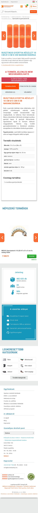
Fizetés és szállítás (10, 401)
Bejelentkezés (5, 2)
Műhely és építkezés (9, 486)
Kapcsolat (7, 423)
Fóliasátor (19, 486)
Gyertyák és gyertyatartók (20, 18)
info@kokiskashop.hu (10, 467)
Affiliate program (9, 409)
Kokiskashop (5, 16)
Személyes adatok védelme (12, 406)
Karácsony (26, 16)
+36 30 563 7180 (9, 465)
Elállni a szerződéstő (10, 396)
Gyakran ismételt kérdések (12, 393)
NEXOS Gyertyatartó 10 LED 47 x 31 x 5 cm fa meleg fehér (16, 251)
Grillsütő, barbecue (29, 486)
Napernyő (7, 488)
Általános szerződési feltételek (13, 403)
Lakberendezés (16, 16)
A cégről (6, 418)
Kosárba (31, 256)
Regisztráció (14, 2)
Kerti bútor (14, 488)
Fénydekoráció (6, 18)
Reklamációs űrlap (9, 398)
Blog (5, 420)
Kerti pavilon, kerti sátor (26, 488)
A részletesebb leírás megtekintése (12, 65)
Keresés (33, 12)
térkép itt (6, 456)
